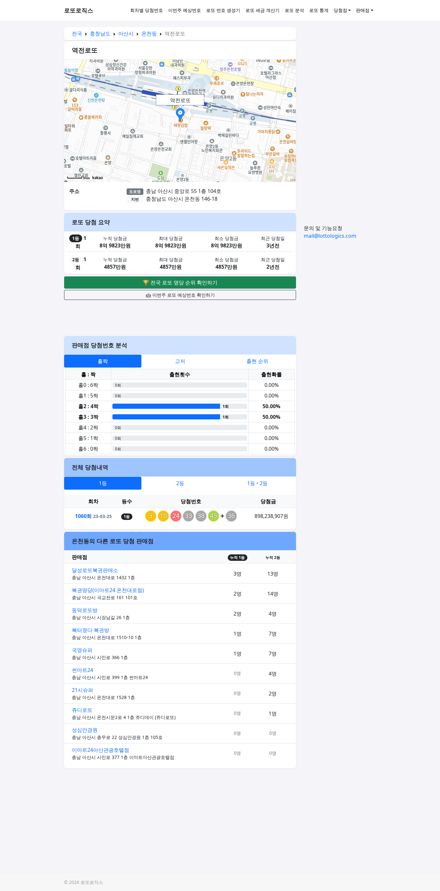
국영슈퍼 (82, 650)
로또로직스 (78, 10)
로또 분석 (294, 10)
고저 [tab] (180, 361)
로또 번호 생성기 (223, 10)
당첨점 (340, 10)
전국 (77, 33)
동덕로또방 (85, 610)
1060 (83, 516)
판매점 (362, 10)
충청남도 (100, 33)
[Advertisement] (180, 316)
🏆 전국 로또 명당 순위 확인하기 (180, 282)
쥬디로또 (82, 710)
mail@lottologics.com (330, 235)
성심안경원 (85, 729)
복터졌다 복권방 (90, 630)
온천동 (149, 33)
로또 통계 (319, 10)
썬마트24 (82, 670)
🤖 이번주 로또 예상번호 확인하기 (180, 295)
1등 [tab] (103, 483)
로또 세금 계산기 (262, 10)
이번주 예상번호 (184, 10)
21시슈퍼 (82, 690)
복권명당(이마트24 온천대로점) (108, 590)
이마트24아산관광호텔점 (100, 749)
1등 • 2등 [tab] (257, 483)
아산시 (126, 33)
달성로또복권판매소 (95, 570)
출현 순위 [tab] (257, 361)
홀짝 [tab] (103, 361)
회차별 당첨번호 (146, 10)
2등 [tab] (180, 483)
